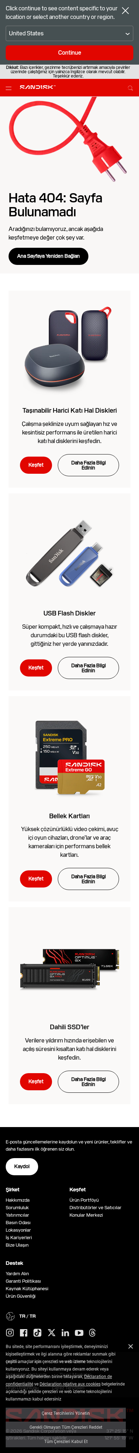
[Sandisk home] (38, 87)
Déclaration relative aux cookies (70, 1384)
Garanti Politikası (23, 1281)
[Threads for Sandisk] (92, 1333)
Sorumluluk (17, 1208)
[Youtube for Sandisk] (79, 1333)
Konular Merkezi (86, 1215)
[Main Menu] (10, 88)
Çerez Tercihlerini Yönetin (66, 1413)
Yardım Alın (17, 1274)
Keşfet (36, 465)
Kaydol (22, 1166)
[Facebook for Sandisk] (23, 1333)
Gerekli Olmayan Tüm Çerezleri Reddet (66, 1427)
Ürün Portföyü (84, 1200)
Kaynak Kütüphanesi (27, 1289)
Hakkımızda (18, 1200)
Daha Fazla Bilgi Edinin (88, 465)
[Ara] (130, 87)
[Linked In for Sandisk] (65, 1333)
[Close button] (125, 11)
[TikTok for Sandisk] (37, 1333)
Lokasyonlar (18, 1230)
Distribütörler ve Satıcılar (96, 1208)
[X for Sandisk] (51, 1333)
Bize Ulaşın (17, 1245)
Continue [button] (69, 52)
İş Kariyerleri (19, 1238)
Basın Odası (18, 1223)
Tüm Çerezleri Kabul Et (66, 1441)
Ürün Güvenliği (21, 1296)
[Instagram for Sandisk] (10, 1333)
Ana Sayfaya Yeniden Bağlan (48, 256)
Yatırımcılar (17, 1215)
